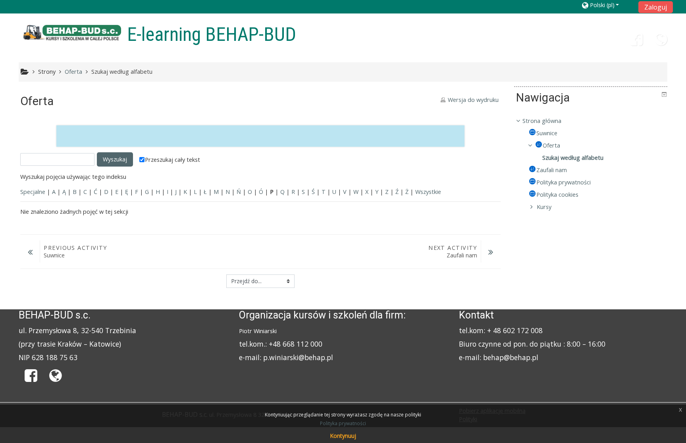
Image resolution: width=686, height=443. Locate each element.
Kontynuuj (343, 435)
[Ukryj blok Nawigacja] (664, 94)
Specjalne (32, 192)
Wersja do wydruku (473, 100)
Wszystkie (428, 192)
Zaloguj (655, 7)
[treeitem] (590, 121)
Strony (47, 71)
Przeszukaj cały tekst (172, 159)
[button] (607, 5)
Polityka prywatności (343, 423)
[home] (71, 33)
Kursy (544, 207)
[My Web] (661, 42)
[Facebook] (636, 42)
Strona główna (541, 121)
